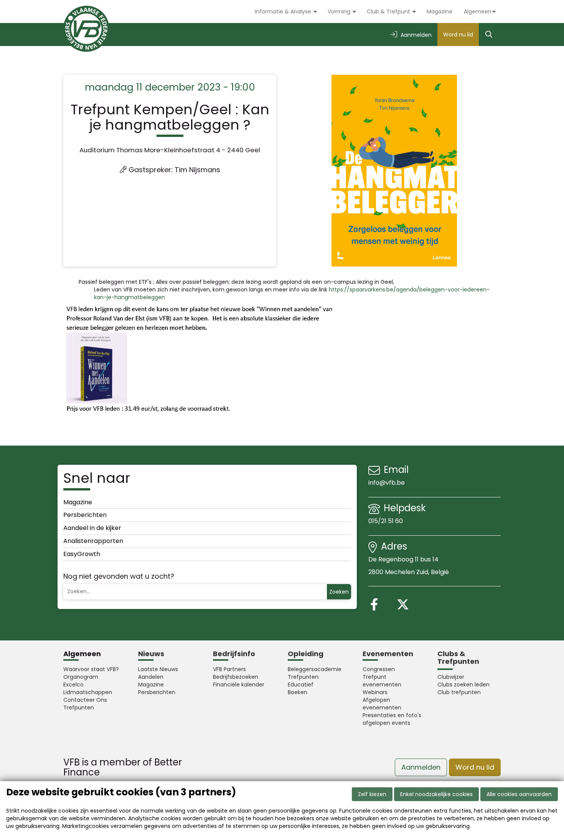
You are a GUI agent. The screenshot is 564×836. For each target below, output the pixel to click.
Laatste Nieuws (158, 669)
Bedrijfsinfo (234, 653)
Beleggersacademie (314, 669)
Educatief (300, 684)
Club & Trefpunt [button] (389, 11)
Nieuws (151, 653)
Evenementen (388, 653)
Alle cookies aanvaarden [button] (519, 794)
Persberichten (85, 514)
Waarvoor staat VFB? (91, 669)
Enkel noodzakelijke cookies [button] (436, 794)
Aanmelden (420, 767)
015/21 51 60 (386, 521)
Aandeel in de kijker (92, 527)
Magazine (439, 11)
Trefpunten (78, 707)
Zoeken (339, 592)
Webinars (375, 692)
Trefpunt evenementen (382, 680)
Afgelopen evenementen (382, 703)
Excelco (73, 684)
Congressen (379, 669)
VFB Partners (229, 669)
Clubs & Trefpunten (458, 657)
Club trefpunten (459, 692)
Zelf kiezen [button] (372, 794)
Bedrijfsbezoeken (235, 677)
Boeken (297, 692)
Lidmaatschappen (87, 692)
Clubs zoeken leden (463, 684)
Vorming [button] (340, 11)
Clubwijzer (450, 677)
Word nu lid (458, 34)
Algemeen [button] (477, 11)
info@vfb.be (386, 482)
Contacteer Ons (85, 700)
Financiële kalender (238, 684)
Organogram (80, 677)
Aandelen (150, 677)
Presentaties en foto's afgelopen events (392, 719)
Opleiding (305, 653)
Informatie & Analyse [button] (284, 11)
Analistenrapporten (93, 540)
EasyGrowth (81, 554)
